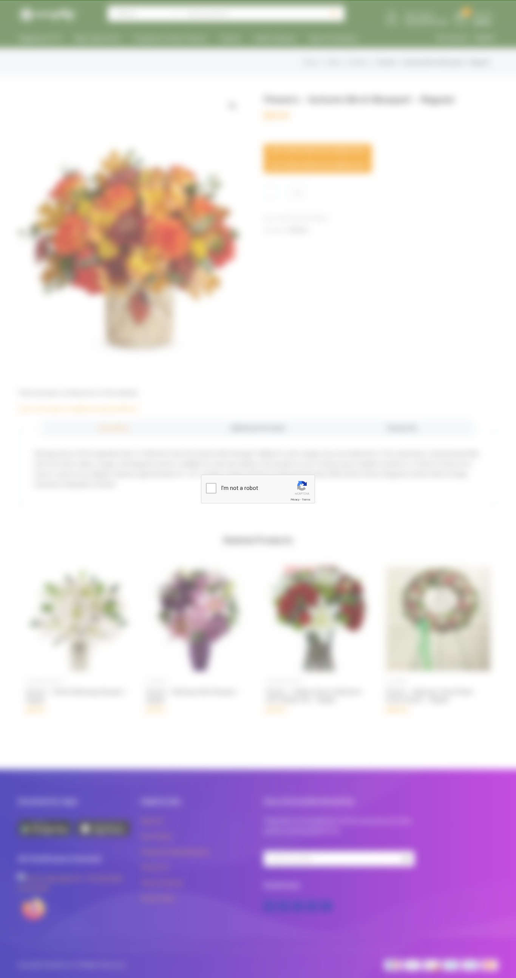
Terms (306, 499)
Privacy (295, 499)
